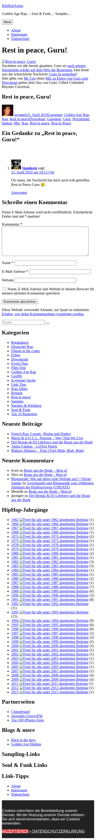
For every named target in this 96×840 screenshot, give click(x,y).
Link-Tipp (18, 384)
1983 (15, 566)
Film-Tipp (18, 368)
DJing (15, 355)
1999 (15, 642)
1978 (15, 545)
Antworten (19, 193)
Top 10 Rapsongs (24, 414)
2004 (15, 663)
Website (8, 280)
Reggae (16, 393)
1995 (15, 625)
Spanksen (29, 168)
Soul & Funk (20, 410)
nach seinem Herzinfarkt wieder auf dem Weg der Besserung (44, 68)
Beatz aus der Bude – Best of (45, 470)
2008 (15, 675)
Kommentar (12, 224)
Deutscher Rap (22, 347)
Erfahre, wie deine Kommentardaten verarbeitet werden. (43, 314)
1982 (15, 562)
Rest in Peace (61, 123)
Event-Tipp (19, 363)
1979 (15, 549)
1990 (15, 595)
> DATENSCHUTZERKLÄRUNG (57, 831)
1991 (15, 600)
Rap (5, 119)
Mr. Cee (30, 78)
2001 (15, 650)
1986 (15, 579)
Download (37, 119)
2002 (15, 654)
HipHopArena (12, 6)
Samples (17, 401)
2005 (15, 667)
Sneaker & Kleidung (26, 406)
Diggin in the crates (25, 351)
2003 (15, 658)
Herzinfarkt (80, 119)
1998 (15, 637)
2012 (15, 688)
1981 (15, 558)
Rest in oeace (39, 123)
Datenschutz (20, 39)
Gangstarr (55, 115)
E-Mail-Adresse (15, 271)
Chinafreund (20, 712)
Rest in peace (19, 119)
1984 (15, 570)
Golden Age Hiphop (26, 744)
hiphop (7, 123)
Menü (7, 22)
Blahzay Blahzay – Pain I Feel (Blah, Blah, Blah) (47, 451)
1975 (15, 541)
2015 (15, 692)
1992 (15, 604)
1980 (15, 553)
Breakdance (20, 342)
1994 (15, 621)
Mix (17, 123)
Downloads (19, 359)
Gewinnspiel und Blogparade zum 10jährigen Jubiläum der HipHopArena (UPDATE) (52, 485)
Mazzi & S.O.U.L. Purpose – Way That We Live (47, 438)
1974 (15, 537)
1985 (15, 574)
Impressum (19, 34)
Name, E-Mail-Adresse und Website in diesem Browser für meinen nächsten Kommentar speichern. (48, 291)
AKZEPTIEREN (15, 831)
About (16, 30)
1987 (15, 583)
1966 (15, 524)
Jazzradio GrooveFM (26, 716)
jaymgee (20, 115)
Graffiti (16, 376)
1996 (15, 629)
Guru (67, 119)
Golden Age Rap (76, 115)
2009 (15, 679)
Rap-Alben (19, 389)
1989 (15, 591)
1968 (15, 532)
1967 (15, 528)
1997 (15, 633)
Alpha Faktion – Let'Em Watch (34, 446)
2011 (14, 684)
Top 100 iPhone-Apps (27, 720)
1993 (15, 612)
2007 (15, 671)
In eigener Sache (23, 380)
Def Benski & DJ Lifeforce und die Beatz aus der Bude (52, 442)
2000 (15, 646)
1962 (15, 520)
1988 (15, 587)
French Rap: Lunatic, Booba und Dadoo (41, 434)
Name (8, 263)
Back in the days (23, 740)
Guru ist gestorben (62, 74)
